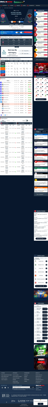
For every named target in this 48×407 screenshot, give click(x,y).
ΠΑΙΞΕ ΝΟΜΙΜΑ (28, 32)
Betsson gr (39, 53)
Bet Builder (14, 379)
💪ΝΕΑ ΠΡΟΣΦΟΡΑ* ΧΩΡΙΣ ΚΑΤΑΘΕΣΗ (41, 170)
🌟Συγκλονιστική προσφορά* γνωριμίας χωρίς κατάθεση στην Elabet (40, 151)
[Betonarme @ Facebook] (5, 388)
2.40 (8, 68)
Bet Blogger (35, 213)
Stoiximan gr (40, 12)
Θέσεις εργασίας (38, 389)
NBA (14, 10)
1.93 (24, 63)
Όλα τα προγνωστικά (40, 99)
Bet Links (37, 388)
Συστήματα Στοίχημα (16, 382)
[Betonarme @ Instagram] (2, 388)
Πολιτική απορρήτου (39, 387)
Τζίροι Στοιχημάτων (4, 379)
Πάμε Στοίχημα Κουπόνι (4, 376)
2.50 (8, 74)
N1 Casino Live (38, 382)
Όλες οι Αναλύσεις (40, 286)
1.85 (17, 69)
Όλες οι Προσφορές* (40, 194)
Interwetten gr (40, 48)
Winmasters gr (40, 43)
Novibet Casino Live (38, 376)
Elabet (39, 22)
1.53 (6, 74)
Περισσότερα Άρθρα (40, 238)
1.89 (17, 63)
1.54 (6, 63)
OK (40, 403)
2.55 (8, 63)
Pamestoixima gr (40, 27)
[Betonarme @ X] (8, 388)
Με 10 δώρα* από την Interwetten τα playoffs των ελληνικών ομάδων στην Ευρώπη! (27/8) (41, 183)
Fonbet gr (25, 381)
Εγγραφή (33, 387)
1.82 (27, 75)
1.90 (17, 72)
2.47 (8, 71)
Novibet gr (39, 17)
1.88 (24, 75)
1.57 (6, 71)
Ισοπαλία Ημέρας (15, 381)
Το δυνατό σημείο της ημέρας (17, 376)
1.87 (27, 63)
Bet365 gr (39, 38)
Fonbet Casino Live (38, 381)
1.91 (15, 63)
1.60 (6, 68)
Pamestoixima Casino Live (39, 379)
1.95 (15, 69)
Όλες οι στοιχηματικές (40, 59)
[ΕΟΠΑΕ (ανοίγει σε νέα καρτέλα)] (27, 401)
